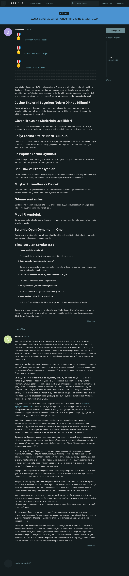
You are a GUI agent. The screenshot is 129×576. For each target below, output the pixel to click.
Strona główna (35, 3)
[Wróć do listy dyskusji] (3, 3)
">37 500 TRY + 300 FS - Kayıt (35, 53)
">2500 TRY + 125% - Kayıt (34, 67)
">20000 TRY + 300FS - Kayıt (34, 40)
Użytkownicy (49, 3)
